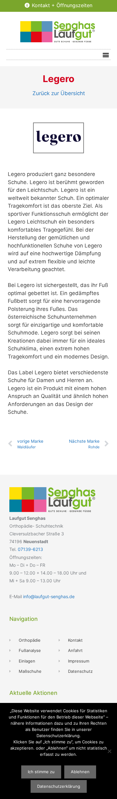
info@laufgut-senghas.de (49, 596)
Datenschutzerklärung (58, 786)
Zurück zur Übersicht (58, 93)
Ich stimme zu (41, 771)
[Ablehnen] (109, 751)
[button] (105, 54)
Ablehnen (80, 771)
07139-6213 (30, 549)
